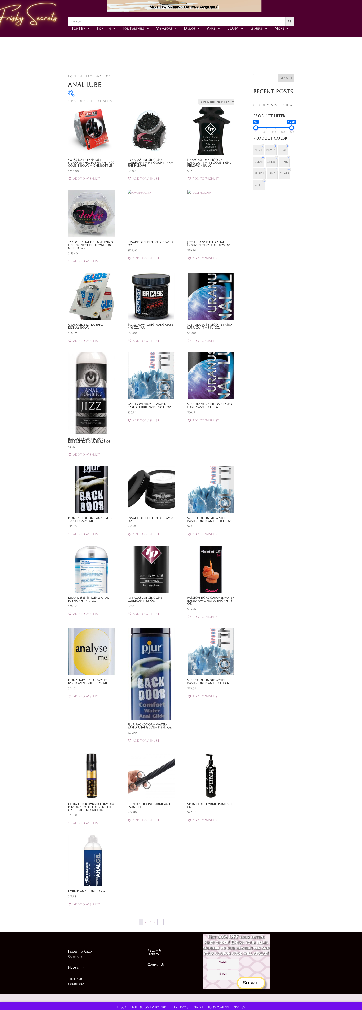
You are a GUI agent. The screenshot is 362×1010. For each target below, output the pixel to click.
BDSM (233, 28)
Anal (211, 28)
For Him (104, 28)
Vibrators (164, 28)
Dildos (189, 28)
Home (72, 76)
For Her (78, 28)
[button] (84, 178)
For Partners (133, 28)
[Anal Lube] (211, 63)
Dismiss (239, 1007)
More (279, 28)
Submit (251, 982)
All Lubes (86, 76)
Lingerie (256, 28)
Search (286, 78)
